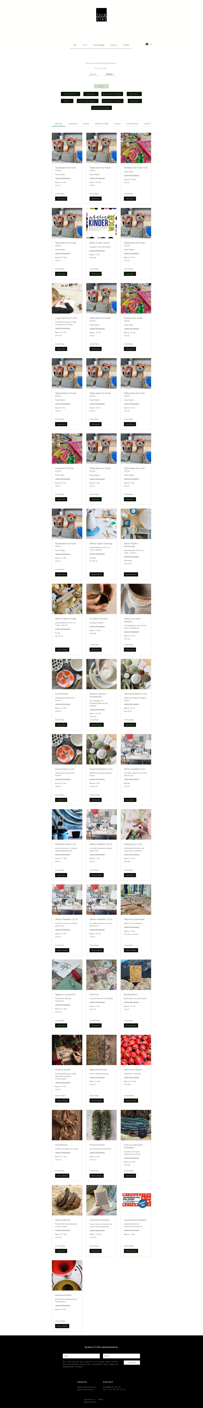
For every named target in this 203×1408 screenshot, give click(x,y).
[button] (61, 199)
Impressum (89, 1399)
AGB (100, 1399)
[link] (58, 124)
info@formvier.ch (112, 1387)
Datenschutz (90, 1402)
